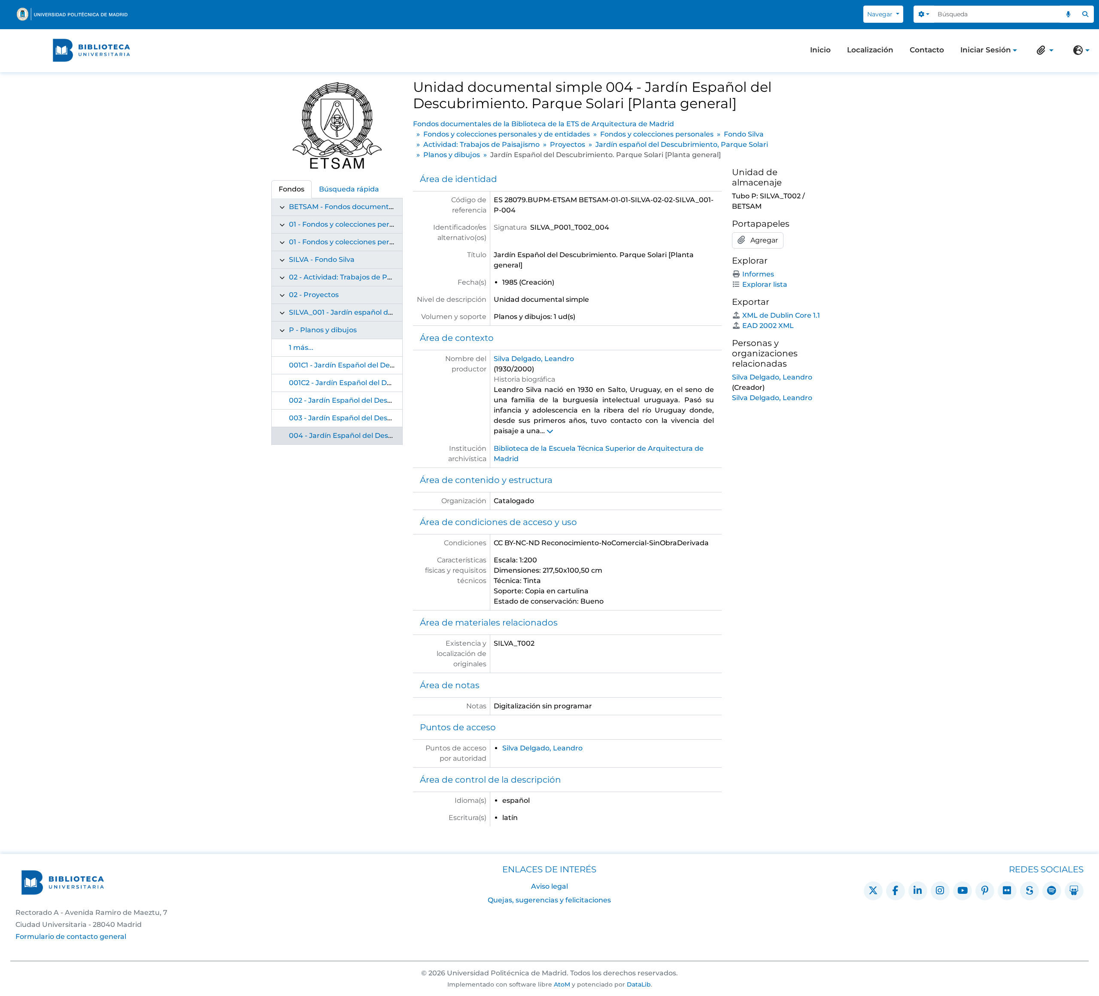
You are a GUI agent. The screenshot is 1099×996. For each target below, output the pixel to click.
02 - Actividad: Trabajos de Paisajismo (354, 277)
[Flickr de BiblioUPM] (1007, 890)
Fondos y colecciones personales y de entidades (506, 134)
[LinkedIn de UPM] (917, 890)
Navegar (880, 14)
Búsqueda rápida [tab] (349, 189)
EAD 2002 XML (768, 326)
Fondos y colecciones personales (656, 134)
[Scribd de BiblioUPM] (1029, 890)
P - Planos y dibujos (323, 330)
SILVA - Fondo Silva (322, 259)
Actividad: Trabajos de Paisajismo (481, 144)
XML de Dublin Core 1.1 (781, 315)
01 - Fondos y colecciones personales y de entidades (379, 224)
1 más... (301, 347)
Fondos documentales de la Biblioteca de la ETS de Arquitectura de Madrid (543, 124)
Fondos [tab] (291, 189)
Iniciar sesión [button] (985, 51)
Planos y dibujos (451, 155)
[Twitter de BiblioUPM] (873, 890)
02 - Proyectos (314, 295)
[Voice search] (1068, 14)
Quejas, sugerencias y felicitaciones (549, 900)
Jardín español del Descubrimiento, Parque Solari (681, 144)
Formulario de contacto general (70, 936)
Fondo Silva (744, 134)
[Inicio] (91, 50)
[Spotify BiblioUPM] (1051, 890)
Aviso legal (549, 886)
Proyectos (567, 144)
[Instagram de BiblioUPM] (940, 890)
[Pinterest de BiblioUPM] (984, 890)
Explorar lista (764, 284)
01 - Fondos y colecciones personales (352, 242)
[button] (1043, 50)
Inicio (820, 50)
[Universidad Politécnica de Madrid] (72, 14)
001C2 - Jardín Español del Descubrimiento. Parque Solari (389, 383)
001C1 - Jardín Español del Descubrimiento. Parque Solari (388, 365)
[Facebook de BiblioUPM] (895, 890)
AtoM (562, 984)
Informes (758, 274)
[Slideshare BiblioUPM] (1074, 890)
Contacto (927, 50)
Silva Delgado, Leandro (534, 359)
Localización (870, 50)
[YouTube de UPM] (962, 890)
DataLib (639, 984)
